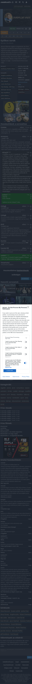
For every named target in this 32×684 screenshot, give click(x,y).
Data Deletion (6, 376)
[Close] (28, 307)
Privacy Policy (25, 376)
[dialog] (16, 342)
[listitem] (16, 338)
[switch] (25, 342)
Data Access (16, 376)
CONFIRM (10, 370)
